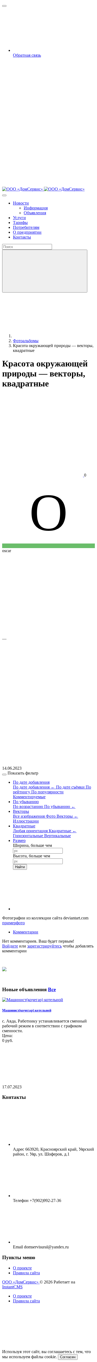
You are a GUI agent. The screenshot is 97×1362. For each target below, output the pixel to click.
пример (9, 923)
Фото (51, 816)
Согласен (67, 1357)
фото (20, 923)
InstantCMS (12, 1287)
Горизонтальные (28, 835)
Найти (20, 867)
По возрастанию (28, 806)
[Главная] (53, 336)
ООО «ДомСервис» (21, 1282)
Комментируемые (29, 796)
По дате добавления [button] (31, 782)
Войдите (10, 946)
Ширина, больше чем (32, 845)
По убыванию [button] (26, 801)
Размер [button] (19, 840)
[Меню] (4, 6)
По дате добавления (34, 787)
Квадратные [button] (24, 826)
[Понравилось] (42, 592)
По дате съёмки (71, 787)
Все (52, 989)
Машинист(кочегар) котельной (26, 1010)
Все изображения (29, 816)
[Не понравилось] (42, 680)
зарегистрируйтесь (44, 946)
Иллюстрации (26, 821)
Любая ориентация (31, 830)
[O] (48, 546)
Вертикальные (57, 835)
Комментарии (25, 932)
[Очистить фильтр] (53, 908)
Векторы (67, 816)
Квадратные (63, 830)
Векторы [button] (21, 811)
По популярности (47, 792)
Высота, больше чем (31, 856)
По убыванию (59, 806)
